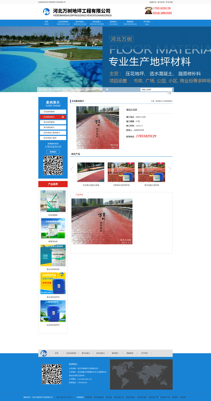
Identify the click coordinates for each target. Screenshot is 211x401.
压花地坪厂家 (165, 397)
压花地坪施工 (142, 397)
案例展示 (113, 23)
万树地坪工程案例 (67, 90)
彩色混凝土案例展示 (52, 133)
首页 (46, 23)
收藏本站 (152, 2)
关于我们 (146, 23)
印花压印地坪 (80, 90)
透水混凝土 (80, 23)
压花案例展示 (49, 117)
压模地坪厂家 (153, 397)
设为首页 (161, 2)
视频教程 (130, 23)
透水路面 (108, 397)
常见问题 (169, 2)
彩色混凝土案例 (50, 138)
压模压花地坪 (90, 90)
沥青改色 (89, 397)
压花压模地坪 (63, 23)
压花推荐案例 (49, 112)
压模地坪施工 (130, 397)
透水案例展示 (49, 127)
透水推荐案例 (49, 122)
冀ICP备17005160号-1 (65, 397)
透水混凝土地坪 (54, 90)
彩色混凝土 (97, 23)
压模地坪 (175, 397)
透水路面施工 (99, 397)
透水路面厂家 (119, 397)
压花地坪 (183, 397)
